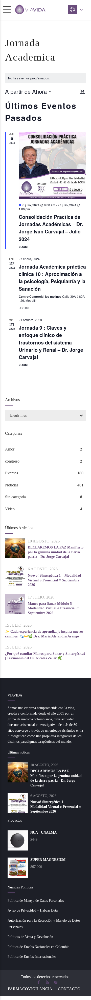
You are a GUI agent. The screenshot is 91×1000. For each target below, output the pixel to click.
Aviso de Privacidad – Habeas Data (33, 910)
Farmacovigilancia (30, 989)
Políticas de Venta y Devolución (30, 937)
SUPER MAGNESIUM (47, 860)
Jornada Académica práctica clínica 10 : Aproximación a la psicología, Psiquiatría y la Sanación (52, 277)
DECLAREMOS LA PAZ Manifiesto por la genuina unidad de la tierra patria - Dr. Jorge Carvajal (55, 552)
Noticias (11, 485)
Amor (9, 449)
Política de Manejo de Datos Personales (36, 901)
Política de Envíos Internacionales (32, 957)
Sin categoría (15, 497)
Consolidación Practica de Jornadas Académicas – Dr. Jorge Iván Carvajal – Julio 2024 (51, 227)
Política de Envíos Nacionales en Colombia (38, 947)
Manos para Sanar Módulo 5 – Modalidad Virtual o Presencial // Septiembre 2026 (53, 608)
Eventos (11, 473)
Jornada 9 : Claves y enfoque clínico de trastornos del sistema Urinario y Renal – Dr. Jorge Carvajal (51, 342)
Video (10, 509)
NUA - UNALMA (43, 832)
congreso (12, 461)
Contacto (69, 989)
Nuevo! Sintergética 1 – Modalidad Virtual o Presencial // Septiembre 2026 (54, 580)
